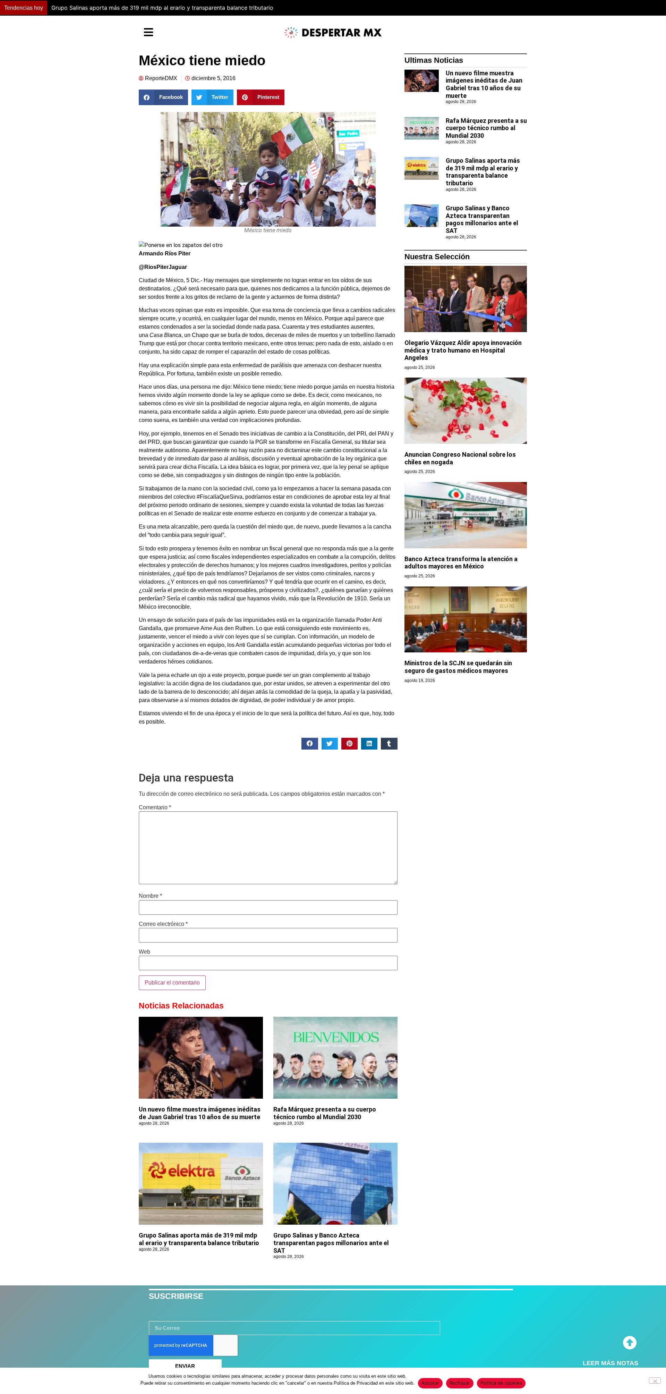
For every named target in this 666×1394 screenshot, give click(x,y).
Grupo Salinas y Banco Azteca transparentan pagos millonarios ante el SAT (150, 7)
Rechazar (460, 1383)
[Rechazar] (655, 1380)
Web (144, 952)
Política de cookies (501, 1383)
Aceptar (430, 1383)
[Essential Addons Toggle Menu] (148, 32)
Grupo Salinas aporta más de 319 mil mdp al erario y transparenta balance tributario (199, 1239)
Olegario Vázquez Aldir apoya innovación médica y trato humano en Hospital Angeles (463, 350)
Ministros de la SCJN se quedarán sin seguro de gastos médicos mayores (458, 666)
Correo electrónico (163, 924)
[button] (490, 8)
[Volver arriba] (629, 1343)
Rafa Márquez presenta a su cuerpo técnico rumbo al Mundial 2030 (324, 1113)
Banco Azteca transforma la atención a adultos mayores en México (461, 562)
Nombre (150, 896)
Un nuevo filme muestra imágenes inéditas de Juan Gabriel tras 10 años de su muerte (200, 1113)
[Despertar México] (333, 32)
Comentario (155, 807)
